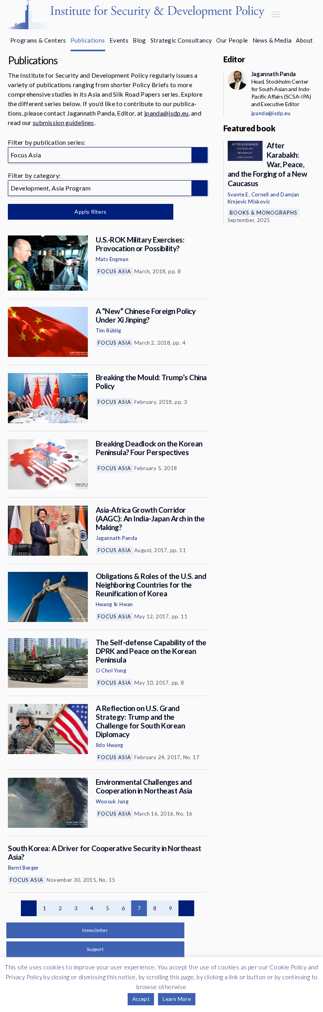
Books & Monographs (263, 212)
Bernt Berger (23, 867)
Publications (88, 40)
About (304, 40)
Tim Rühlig (108, 330)
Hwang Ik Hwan (114, 604)
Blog (139, 40)
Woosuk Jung (112, 801)
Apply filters (90, 211)
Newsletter (95, 930)
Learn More (177, 999)
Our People (232, 40)
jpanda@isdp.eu (166, 113)
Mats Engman (112, 259)
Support (95, 949)
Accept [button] (140, 999)
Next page (186, 908)
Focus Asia (114, 271)
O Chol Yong (111, 670)
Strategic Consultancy (181, 40)
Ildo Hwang (109, 745)
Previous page (29, 908)
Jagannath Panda (116, 538)
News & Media (272, 40)
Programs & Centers (38, 40)
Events (119, 40)
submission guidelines (63, 122)
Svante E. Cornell (248, 194)
